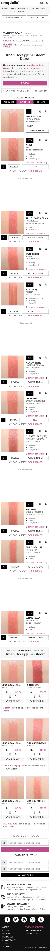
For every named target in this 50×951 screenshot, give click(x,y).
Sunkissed (32, 254)
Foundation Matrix (23, 10)
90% (30, 140)
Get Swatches (25, 875)
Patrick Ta (31, 550)
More (43, 8)
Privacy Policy (9, 940)
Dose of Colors (34, 512)
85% (30, 213)
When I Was (33, 618)
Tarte (29, 256)
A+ (31, 692)
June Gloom (33, 116)
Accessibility (8, 947)
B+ (31, 750)
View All (29, 33)
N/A (35, 166)
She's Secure (34, 547)
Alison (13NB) (34, 362)
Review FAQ (7, 937)
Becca (29, 147)
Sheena (30, 685)
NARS (37, 685)
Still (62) (31, 289)
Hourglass (32, 220)
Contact (6, 930)
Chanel (30, 292)
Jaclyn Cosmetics (35, 401)
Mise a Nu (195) (34, 801)
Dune (29, 145)
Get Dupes (25, 849)
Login (41, 3)
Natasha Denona (35, 365)
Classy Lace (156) (36, 436)
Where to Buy (37, 130)
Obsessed (32, 398)
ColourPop (7, 45)
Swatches (35, 8)
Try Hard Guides (33, 930)
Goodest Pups (32, 934)
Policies (6, 934)
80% (30, 284)
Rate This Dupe (35, 171)
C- (7, 692)
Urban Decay (33, 119)
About (5, 927)
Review (25, 83)
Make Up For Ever (35, 439)
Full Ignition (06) (35, 743)
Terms (5, 943)
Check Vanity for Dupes (16, 90)
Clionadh (7, 41)
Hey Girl (31, 509)
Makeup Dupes (13, 10)
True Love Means (37, 218)
